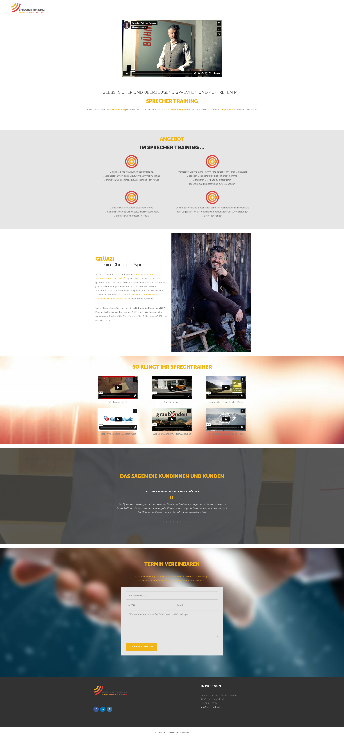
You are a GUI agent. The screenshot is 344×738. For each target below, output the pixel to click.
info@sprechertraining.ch (213, 707)
